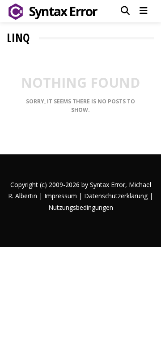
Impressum (60, 196)
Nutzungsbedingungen (80, 207)
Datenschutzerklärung (116, 196)
